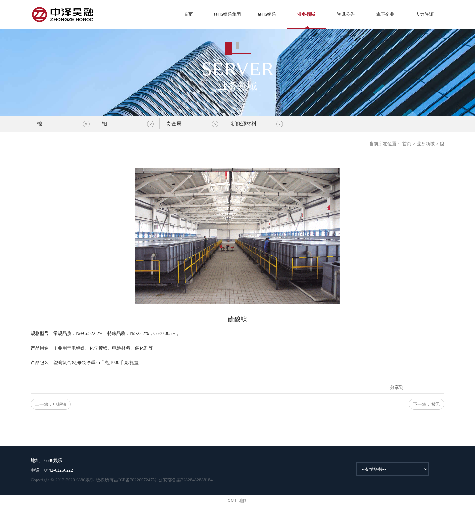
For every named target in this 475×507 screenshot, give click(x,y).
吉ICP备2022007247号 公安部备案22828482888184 (163, 480)
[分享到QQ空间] (413, 382)
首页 (188, 14)
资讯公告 (346, 14)
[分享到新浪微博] (422, 382)
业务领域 (306, 14)
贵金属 (174, 123)
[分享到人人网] (440, 382)
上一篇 (51, 404)
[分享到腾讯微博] (431, 382)
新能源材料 (244, 123)
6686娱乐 (267, 14)
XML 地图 (237, 500)
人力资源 (425, 14)
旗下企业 (385, 14)
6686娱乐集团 (227, 14)
